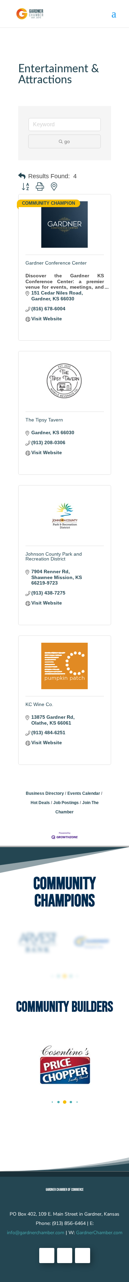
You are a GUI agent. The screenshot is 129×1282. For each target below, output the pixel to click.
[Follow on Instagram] (82, 1255)
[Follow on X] (64, 1255)
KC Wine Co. (39, 704)
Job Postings (66, 802)
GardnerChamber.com (99, 1232)
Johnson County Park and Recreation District (53, 556)
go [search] (67, 141)
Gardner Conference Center (56, 263)
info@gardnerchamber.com (35, 1232)
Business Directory (45, 793)
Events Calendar (83, 793)
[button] (21, 176)
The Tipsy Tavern (44, 420)
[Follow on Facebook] (46, 1255)
